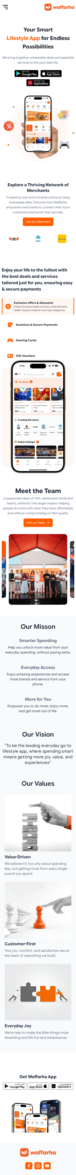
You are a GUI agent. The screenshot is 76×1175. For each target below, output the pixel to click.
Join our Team (35, 522)
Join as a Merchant (38, 222)
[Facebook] (28, 1165)
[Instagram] (38, 1165)
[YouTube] (47, 1165)
